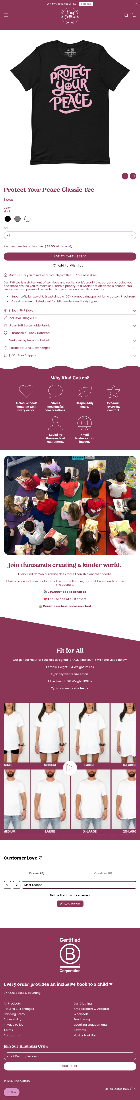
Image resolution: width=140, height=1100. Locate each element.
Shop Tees (86, 4)
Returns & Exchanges (19, 1009)
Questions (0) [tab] (103, 873)
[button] (126, 15)
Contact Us (12, 1035)
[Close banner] (136, 4)
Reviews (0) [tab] (36, 873)
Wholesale (81, 1014)
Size (6, 228)
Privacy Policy (13, 1025)
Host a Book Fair (85, 1035)
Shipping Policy (14, 1014)
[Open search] (7, 885)
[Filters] (16, 885)
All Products (12, 1003)
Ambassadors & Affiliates (92, 1009)
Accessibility (12, 1019)
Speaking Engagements (91, 1025)
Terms (8, 1030)
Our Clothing (83, 1003)
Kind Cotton (22, 1081)
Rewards (80, 1030)
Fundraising (82, 1019)
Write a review (70, 903)
